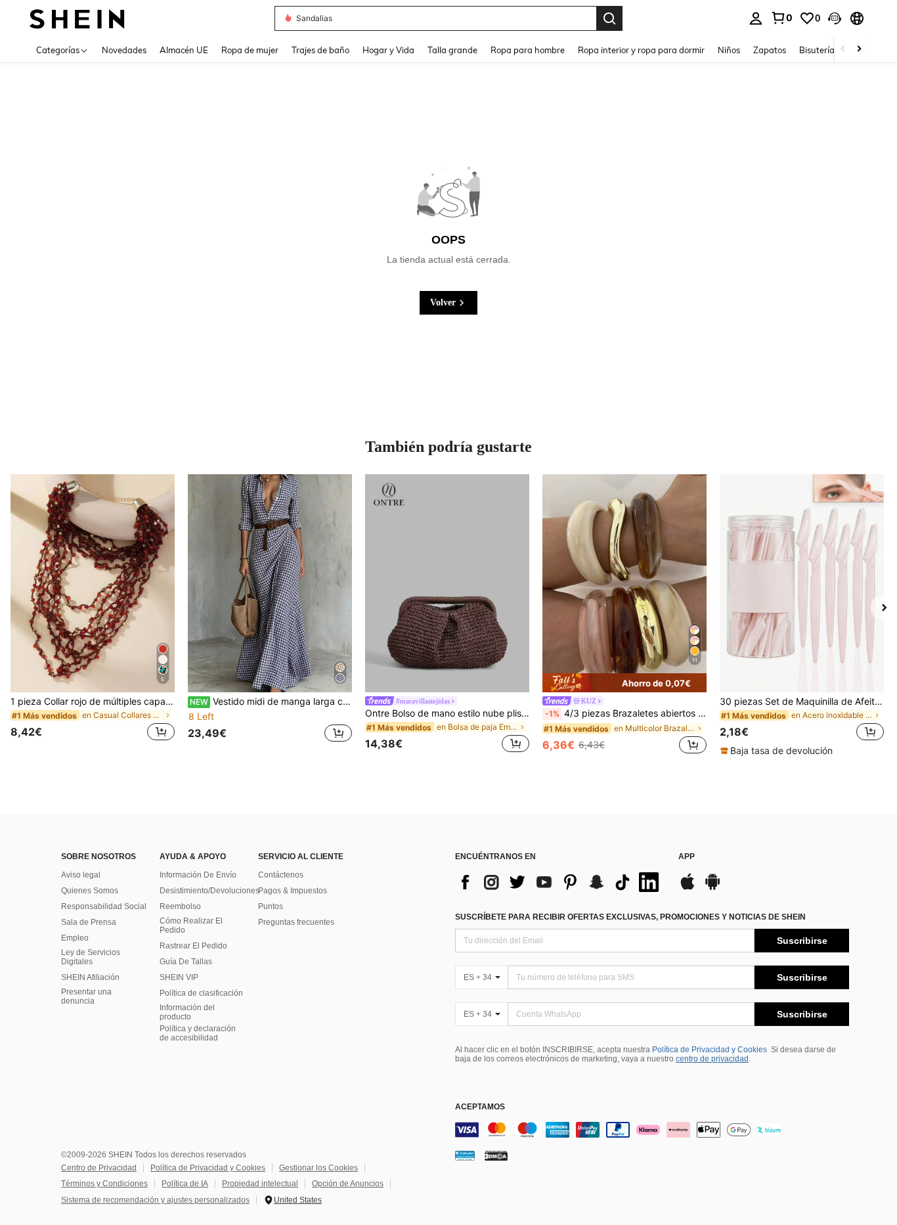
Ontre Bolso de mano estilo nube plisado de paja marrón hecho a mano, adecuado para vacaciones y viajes (447, 713)
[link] (781, 18)
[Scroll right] (859, 49)
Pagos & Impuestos (292, 890)
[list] (560, 882)
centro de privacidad (712, 1058)
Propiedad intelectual (260, 1183)
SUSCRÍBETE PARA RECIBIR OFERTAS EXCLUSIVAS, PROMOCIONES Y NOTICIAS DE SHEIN (630, 917)
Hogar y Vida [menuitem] (388, 50)
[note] (624, 682)
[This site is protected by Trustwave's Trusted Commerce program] (465, 1155)
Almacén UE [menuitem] (184, 50)
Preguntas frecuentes (296, 922)
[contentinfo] (652, 1130)
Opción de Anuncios (347, 1183)
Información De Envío (198, 875)
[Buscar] (609, 18)
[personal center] (756, 18)
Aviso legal (80, 875)
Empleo (75, 938)
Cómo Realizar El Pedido (191, 925)
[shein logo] (77, 18)
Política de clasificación (201, 993)
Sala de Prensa (88, 922)
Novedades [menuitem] (124, 50)
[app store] (687, 888)
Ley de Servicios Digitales (90, 957)
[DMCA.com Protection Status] (496, 1155)
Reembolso (180, 906)
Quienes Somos (89, 890)
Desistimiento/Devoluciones (209, 890)
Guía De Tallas (186, 961)
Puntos (270, 906)
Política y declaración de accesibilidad (198, 1033)
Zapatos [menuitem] (769, 50)
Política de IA (185, 1183)
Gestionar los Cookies (318, 1167)
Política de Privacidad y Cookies (709, 1049)
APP (686, 857)
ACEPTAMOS (480, 1107)
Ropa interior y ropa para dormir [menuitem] (641, 50)
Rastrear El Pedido (193, 945)
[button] (834, 18)
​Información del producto (187, 1012)
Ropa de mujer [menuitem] (249, 50)
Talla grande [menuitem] (452, 50)
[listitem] (93, 615)
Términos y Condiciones (104, 1183)
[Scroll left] (843, 49)
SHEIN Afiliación (90, 977)
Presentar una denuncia (86, 996)
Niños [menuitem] (729, 50)
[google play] (712, 888)
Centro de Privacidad (99, 1167)
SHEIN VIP (179, 977)
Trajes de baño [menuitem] (320, 50)
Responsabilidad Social (103, 906)
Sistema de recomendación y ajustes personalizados (155, 1200)
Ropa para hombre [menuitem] (528, 50)
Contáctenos (280, 875)
